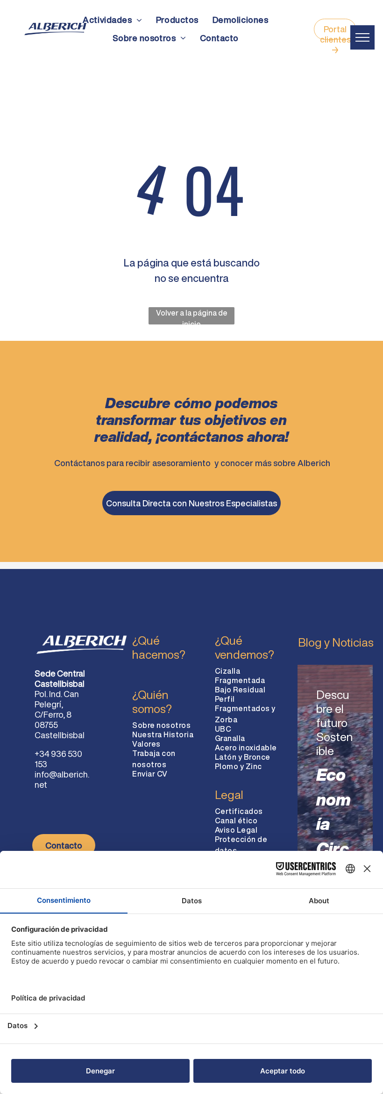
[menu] (362, 37)
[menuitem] (112, 20)
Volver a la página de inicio (191, 316)
